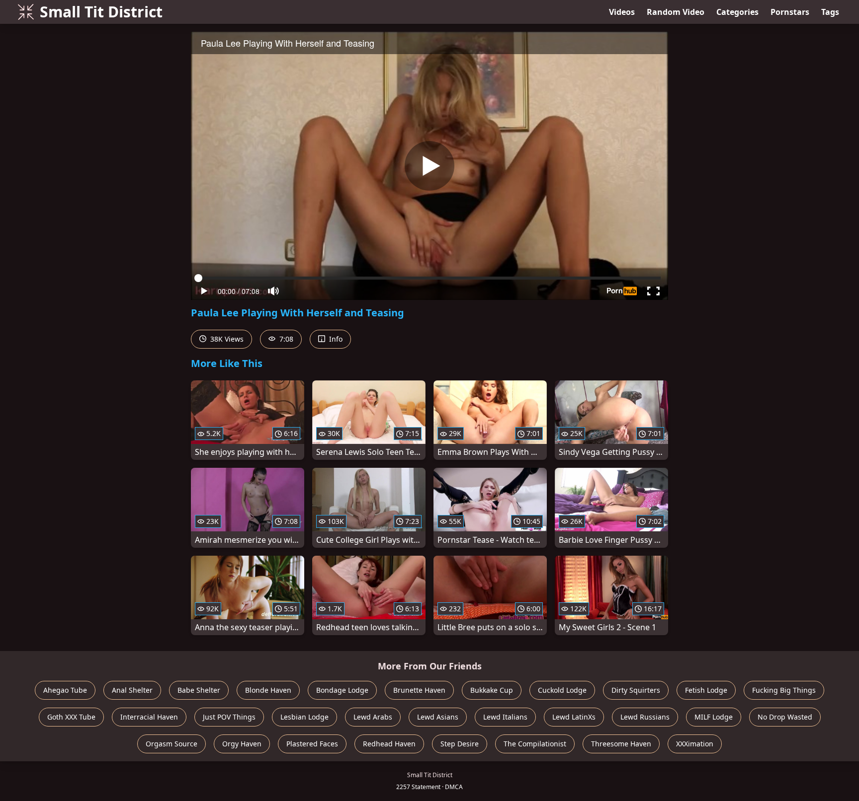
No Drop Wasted (785, 717)
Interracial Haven (149, 717)
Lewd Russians (645, 717)
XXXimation (694, 743)
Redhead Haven (389, 743)
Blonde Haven (268, 690)
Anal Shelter (132, 690)
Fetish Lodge (706, 690)
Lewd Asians (437, 717)
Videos (622, 11)
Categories (737, 11)
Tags (830, 11)
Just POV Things (229, 717)
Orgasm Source (171, 743)
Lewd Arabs (372, 717)
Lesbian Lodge (304, 717)
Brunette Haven (419, 690)
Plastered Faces (312, 743)
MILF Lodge (713, 717)
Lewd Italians (505, 717)
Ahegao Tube (65, 690)
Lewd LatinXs (574, 717)
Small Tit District (101, 11)
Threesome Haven (621, 743)
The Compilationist (535, 743)
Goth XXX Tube (71, 717)
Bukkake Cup (491, 690)
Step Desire (459, 743)
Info (335, 339)
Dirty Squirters (635, 690)
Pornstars (790, 11)
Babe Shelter (198, 690)
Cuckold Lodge (562, 690)
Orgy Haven (241, 743)
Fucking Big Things (784, 690)
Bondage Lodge (342, 690)
